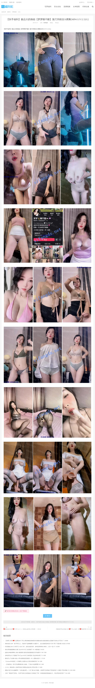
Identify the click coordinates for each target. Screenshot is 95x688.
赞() (48, 616)
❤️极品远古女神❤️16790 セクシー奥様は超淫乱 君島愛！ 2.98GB (22, 629)
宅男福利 (48, 6)
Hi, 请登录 (4, 2)
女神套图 (76, 6)
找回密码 (18, 2)
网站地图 (51, 682)
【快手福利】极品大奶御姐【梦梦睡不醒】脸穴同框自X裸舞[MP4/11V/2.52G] (47, 19)
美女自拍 (57, 6)
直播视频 (67, 6)
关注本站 (90, 2)
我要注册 (11, 2)
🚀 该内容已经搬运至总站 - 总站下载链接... (16, 611)
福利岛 (7, 6)
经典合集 (85, 6)
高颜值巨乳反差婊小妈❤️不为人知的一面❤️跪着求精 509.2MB (74, 629)
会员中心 (81, 2)
